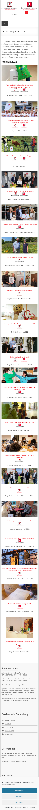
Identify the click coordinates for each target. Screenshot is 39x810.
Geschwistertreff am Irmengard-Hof (19, 604)
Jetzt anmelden (21, 804)
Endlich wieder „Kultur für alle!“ (19, 357)
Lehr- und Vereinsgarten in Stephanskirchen (19, 257)
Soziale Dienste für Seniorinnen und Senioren (19, 488)
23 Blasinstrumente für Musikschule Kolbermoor (20, 538)
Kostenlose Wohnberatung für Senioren (19, 290)
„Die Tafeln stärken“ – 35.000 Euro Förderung (19, 191)
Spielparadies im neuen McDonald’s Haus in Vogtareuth (19, 224)
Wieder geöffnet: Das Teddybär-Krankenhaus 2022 (20, 324)
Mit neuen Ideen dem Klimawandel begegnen (19, 156)
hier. (11, 695)
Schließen (34, 770)
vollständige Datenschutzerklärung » (14, 761)
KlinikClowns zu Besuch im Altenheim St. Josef (19, 422)
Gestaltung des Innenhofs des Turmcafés (19, 521)
